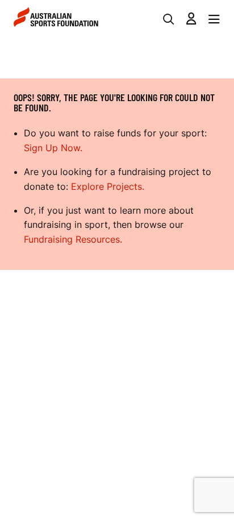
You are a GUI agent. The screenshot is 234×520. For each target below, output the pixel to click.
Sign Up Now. (53, 147)
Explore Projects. (107, 186)
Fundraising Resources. (73, 239)
